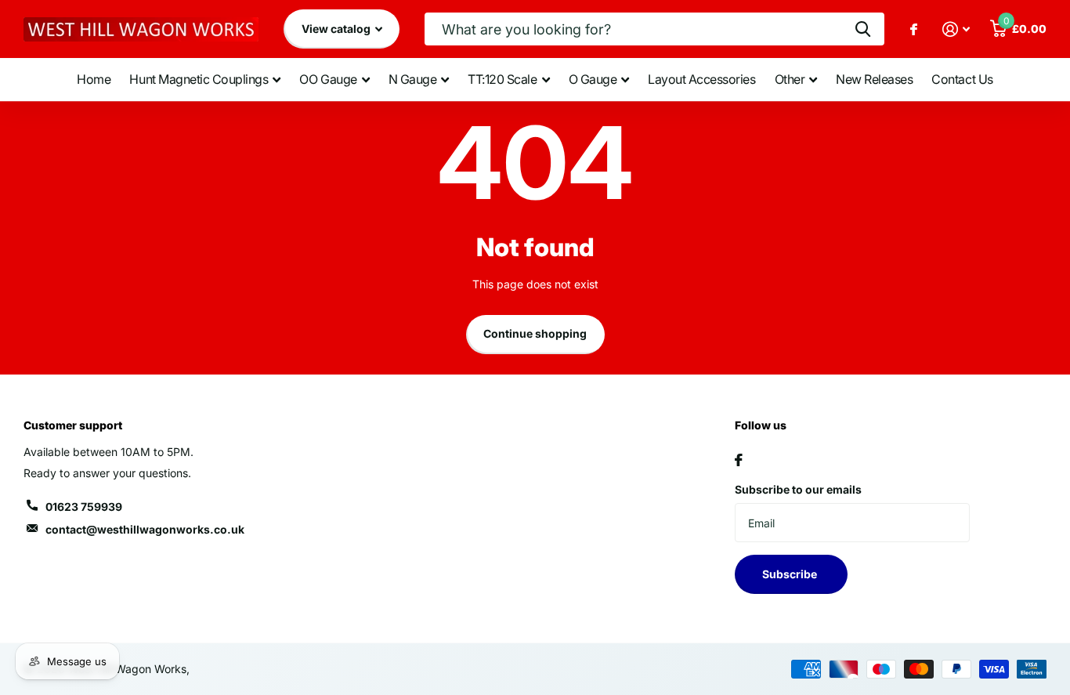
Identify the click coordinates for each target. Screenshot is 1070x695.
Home (93, 79)
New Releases (874, 79)
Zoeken (862, 29)
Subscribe (790, 574)
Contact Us (961, 79)
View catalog (337, 28)
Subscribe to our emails (798, 489)
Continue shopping (535, 333)
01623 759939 (83, 506)
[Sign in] (956, 29)
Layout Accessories (701, 79)
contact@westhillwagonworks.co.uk (144, 529)
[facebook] (739, 460)
